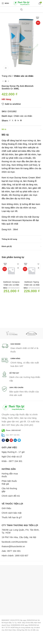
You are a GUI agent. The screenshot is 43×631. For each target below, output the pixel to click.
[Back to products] (5, 81)
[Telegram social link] (21, 120)
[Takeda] (31, 333)
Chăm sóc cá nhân (23, 76)
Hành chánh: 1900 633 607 (15, 555)
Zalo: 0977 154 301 (11, 551)
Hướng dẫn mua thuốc (10, 475)
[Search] (21, 9)
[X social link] (12, 120)
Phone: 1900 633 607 (13, 430)
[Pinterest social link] (15, 120)
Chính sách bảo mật (12, 513)
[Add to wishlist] (18, 264)
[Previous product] (3, 81)
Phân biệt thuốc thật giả (9, 482)
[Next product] (8, 81)
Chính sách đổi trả (11, 496)
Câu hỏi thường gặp (9, 489)
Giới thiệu (6, 508)
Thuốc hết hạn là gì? (12, 517)
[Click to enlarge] (5, 68)
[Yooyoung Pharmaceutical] (12, 333)
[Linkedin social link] (18, 120)
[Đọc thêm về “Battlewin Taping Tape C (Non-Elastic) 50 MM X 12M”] (38, 268)
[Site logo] (21, 3)
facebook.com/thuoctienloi (14, 542)
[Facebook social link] (9, 120)
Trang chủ (6, 76)
